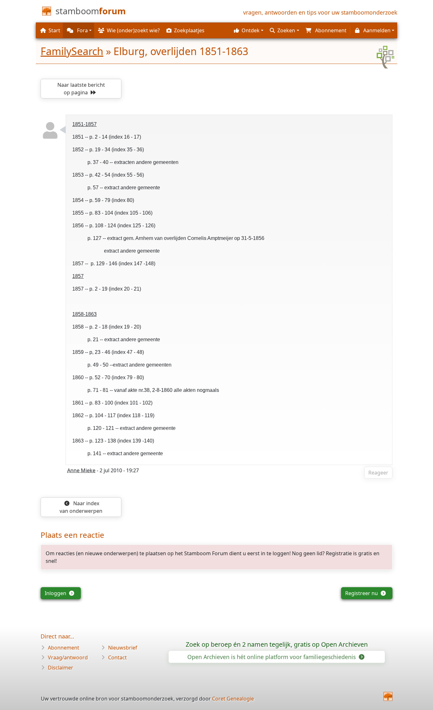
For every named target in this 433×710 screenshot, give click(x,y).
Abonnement (63, 647)
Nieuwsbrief (122, 647)
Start (54, 30)
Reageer (378, 472)
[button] (248, 30)
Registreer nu (362, 593)
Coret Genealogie (233, 698)
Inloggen (56, 593)
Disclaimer (60, 667)
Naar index (81, 507)
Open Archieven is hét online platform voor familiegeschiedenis (272, 657)
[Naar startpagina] (388, 696)
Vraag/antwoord (68, 657)
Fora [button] (82, 30)
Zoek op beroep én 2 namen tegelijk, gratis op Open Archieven (277, 644)
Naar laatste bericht (81, 88)
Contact (117, 657)
